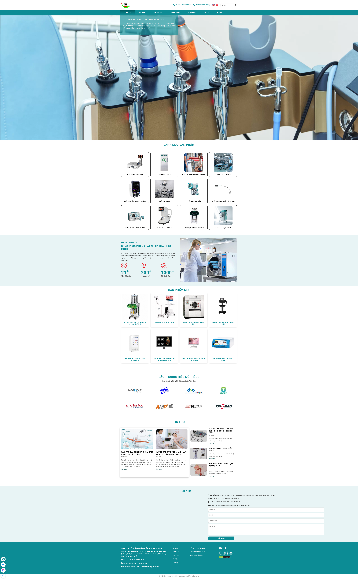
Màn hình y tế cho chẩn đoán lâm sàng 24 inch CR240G (164, 359)
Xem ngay (124, 469)
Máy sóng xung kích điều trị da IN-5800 (223, 323)
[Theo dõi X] (224, 553)
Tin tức (206, 12)
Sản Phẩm (157, 12)
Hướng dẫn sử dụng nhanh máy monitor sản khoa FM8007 (171, 453)
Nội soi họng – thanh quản (220, 448)
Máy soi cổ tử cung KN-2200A (164, 322)
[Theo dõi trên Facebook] (220, 553)
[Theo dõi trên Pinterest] (227, 553)
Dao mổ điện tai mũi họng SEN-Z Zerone (223, 359)
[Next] (348, 77)
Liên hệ (219, 12)
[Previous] (9, 77)
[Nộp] (235, 5)
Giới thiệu (142, 12)
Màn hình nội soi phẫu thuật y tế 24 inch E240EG (193, 359)
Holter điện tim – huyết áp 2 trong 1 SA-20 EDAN (135, 359)
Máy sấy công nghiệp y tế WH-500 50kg (193, 323)
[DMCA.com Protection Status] (224, 557)
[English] (213, 5)
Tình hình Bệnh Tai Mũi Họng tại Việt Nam (221, 465)
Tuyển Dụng (191, 12)
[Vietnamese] (217, 5)
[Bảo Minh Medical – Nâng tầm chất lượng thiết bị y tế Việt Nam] (136, 5)
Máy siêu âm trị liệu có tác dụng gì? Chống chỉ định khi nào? (221, 431)
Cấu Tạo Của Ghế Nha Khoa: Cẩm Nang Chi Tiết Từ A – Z (137, 453)
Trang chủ (127, 12)
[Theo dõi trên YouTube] (231, 553)
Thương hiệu (174, 12)
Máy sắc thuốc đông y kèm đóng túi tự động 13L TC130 (135, 323)
